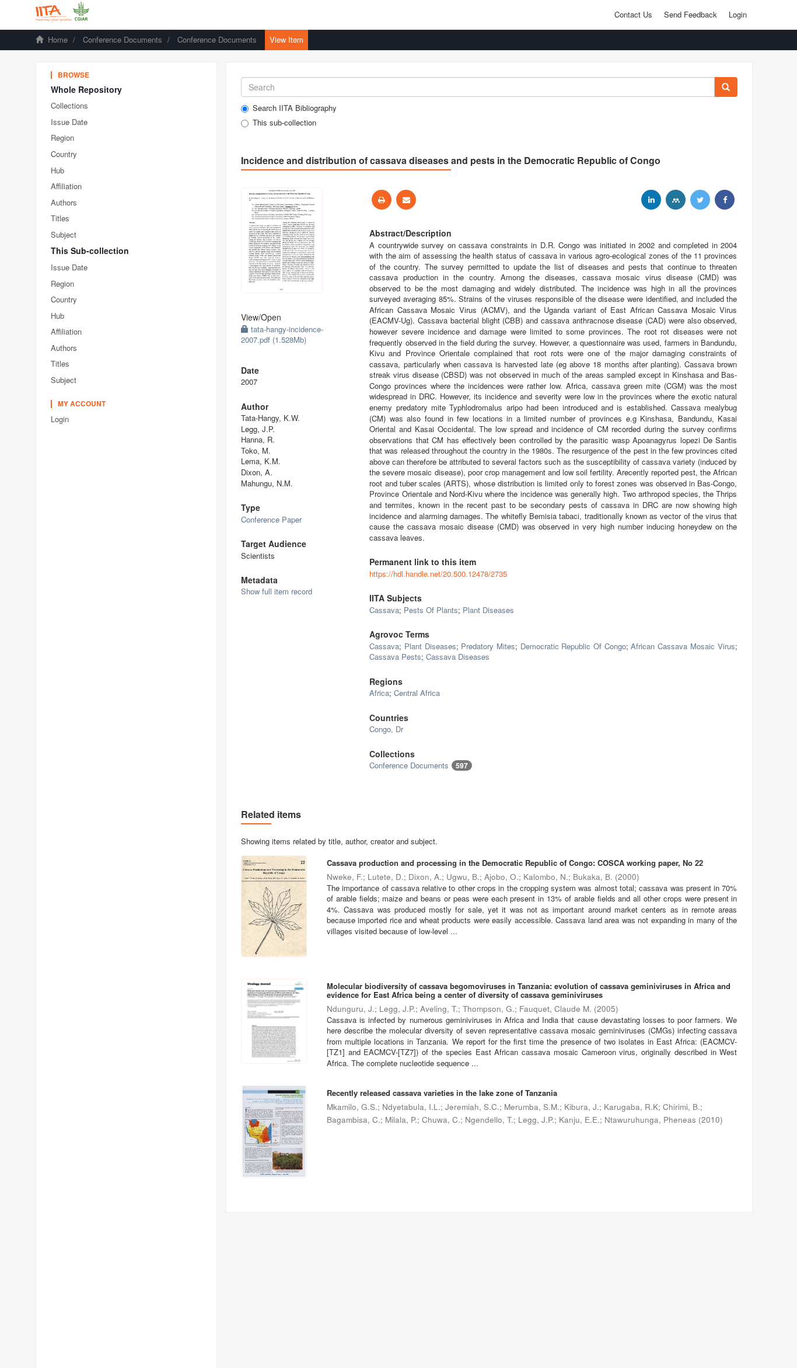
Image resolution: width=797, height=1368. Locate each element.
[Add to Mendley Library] (676, 200)
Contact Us (633, 14)
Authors (64, 202)
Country (64, 153)
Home (58, 39)
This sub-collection (284, 122)
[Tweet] (700, 200)
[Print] (381, 200)
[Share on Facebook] (725, 200)
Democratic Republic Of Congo (573, 646)
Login (60, 418)
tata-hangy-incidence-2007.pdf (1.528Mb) (282, 334)
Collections (69, 105)
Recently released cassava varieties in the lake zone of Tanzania (442, 1092)
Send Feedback (690, 14)
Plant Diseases (488, 609)
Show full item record (276, 591)
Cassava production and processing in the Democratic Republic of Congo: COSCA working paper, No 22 (515, 862)
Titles (60, 218)
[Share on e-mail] (406, 200)
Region (62, 137)
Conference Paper (271, 519)
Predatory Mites (488, 646)
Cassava (384, 609)
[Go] (725, 87)
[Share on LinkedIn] (651, 200)
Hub (57, 170)
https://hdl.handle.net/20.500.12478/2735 (438, 573)
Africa (379, 692)
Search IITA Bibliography (295, 108)
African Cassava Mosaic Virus (683, 646)
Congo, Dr (386, 729)
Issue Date (69, 121)
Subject (63, 234)
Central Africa (417, 692)
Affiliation (66, 186)
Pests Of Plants (431, 609)
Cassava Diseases (458, 656)
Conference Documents (122, 39)
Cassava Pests (395, 656)
